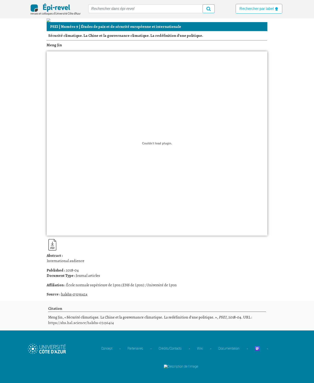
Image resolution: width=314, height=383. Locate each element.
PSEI (54, 26)
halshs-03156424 (74, 294)
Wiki (200, 348)
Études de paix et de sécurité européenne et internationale (131, 26)
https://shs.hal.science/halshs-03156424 (81, 322)
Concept (106, 348)
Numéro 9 (69, 26)
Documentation (229, 348)
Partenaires (135, 348)
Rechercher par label (257, 9)
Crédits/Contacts (170, 348)
